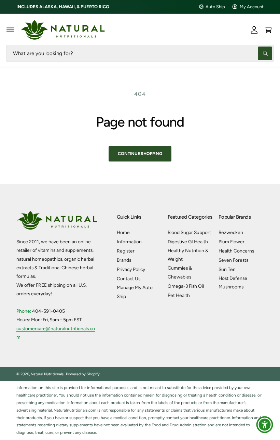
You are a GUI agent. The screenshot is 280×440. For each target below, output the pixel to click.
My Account (252, 6)
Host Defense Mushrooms (233, 282)
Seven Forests (233, 260)
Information (129, 241)
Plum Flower (231, 241)
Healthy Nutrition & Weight (188, 255)
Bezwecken (231, 232)
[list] (140, 410)
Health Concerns (236, 251)
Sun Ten (227, 269)
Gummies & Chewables (180, 272)
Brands (124, 260)
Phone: (24, 311)
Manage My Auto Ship (135, 292)
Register (126, 251)
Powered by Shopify (83, 374)
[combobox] (140, 53)
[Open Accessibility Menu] (264, 424)
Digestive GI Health (188, 241)
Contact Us (128, 278)
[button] (10, 30)
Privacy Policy (131, 269)
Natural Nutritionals (47, 374)
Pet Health (179, 295)
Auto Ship (215, 6)
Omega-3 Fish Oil (186, 286)
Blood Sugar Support (189, 232)
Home (123, 232)
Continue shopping (140, 153)
